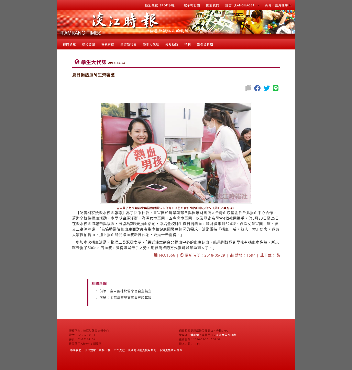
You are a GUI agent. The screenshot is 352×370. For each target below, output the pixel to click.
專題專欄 (107, 44)
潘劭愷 (194, 335)
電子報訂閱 (192, 5)
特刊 (187, 44)
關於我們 (212, 5)
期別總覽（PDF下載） (161, 5)
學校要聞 (88, 44)
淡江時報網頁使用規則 (142, 350)
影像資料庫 (205, 44)
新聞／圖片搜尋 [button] (277, 5)
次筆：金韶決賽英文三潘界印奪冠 (126, 297)
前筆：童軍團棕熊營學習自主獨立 (126, 291)
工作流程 (119, 350)
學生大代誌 (151, 44)
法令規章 (90, 350)
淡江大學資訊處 (226, 335)
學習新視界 (128, 44)
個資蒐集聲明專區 (171, 350)
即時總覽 (69, 44)
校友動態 (171, 44)
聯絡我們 (75, 350)
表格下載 (104, 350)
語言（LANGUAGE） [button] (241, 5)
